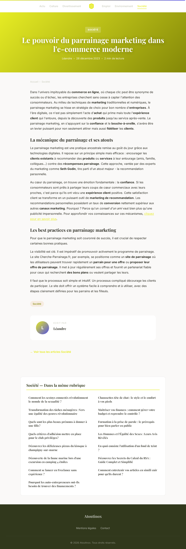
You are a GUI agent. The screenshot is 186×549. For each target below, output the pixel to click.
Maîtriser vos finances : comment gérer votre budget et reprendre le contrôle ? (126, 411)
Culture (53, 6)
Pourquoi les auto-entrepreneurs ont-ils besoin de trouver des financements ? (54, 484)
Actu (42, 6)
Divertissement (71, 6)
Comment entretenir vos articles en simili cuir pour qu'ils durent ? (127, 472)
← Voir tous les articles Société (50, 352)
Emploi (106, 6)
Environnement (124, 6)
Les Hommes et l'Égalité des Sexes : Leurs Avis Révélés (127, 436)
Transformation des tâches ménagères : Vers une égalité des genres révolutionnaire (57, 411)
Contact (105, 528)
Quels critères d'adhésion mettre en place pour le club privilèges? (55, 436)
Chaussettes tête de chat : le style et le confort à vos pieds (127, 399)
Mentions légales (86, 528)
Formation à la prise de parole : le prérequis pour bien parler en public (126, 423)
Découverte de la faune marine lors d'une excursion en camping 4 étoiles (55, 460)
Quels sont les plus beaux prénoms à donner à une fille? (58, 423)
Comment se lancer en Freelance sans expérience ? (53, 472)
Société (142, 6)
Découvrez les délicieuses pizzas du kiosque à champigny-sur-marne (58, 448)
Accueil (34, 81)
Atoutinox (93, 516)
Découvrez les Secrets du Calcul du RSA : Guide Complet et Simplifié (124, 460)
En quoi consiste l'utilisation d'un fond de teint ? (127, 448)
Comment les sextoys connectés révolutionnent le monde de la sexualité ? (58, 399)
